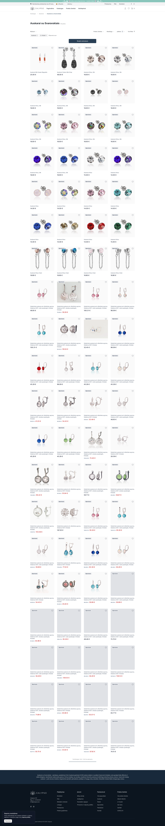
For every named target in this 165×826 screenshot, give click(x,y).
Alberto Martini (121, 799)
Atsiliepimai (82, 8)
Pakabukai (100, 807)
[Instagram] (134, 4)
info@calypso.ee (35, 802)
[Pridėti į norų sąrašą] (52, 48)
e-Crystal (120, 802)
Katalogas (60, 8)
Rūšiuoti (32, 31)
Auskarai (41, 13)
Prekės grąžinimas (62, 810)
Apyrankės (100, 804)
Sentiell (119, 807)
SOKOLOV (120, 810)
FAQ (115, 4)
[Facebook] (131, 4)
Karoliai (99, 810)
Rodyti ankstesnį (82, 41)
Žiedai (99, 802)
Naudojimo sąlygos (82, 802)
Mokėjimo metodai (62, 802)
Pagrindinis (50, 8)
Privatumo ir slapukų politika (85, 804)
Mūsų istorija (80, 796)
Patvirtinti (8, 821)
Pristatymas (108, 4)
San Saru (119, 804)
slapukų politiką (26, 817)
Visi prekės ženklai (122, 796)
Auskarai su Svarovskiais (54, 13)
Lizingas (59, 804)
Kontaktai (121, 4)
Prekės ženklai (71, 8)
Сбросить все (52, 35)
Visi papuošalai (101, 796)
